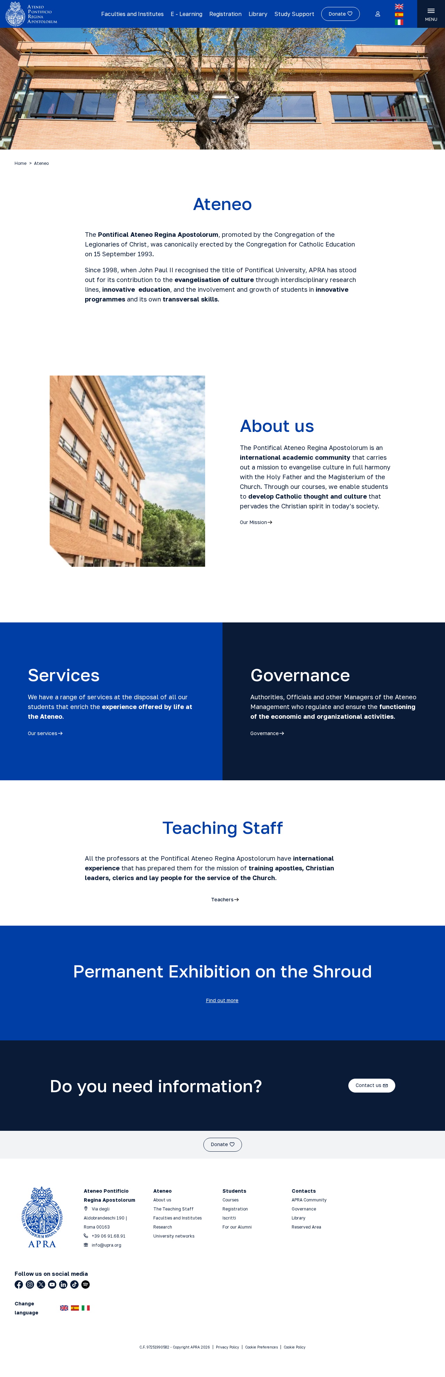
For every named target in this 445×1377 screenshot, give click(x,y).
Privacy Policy (227, 1347)
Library (258, 13)
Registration (225, 13)
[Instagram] (30, 1284)
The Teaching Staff (173, 1208)
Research (162, 1227)
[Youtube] (52, 1284)
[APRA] (50, 14)
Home (20, 163)
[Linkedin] (63, 1284)
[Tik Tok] (74, 1284)
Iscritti (229, 1218)
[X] (41, 1284)
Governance (304, 1208)
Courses (231, 1199)
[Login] (377, 14)
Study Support (294, 13)
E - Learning (186, 13)
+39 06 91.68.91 (108, 1236)
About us (162, 1199)
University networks (173, 1236)
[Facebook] (19, 1284)
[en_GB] (399, 6)
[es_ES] (399, 14)
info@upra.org (106, 1245)
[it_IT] (399, 22)
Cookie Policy (295, 1347)
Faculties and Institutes (132, 13)
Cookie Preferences (261, 1347)
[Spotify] (85, 1284)
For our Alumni (237, 1227)
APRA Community (309, 1199)
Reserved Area (306, 1227)
